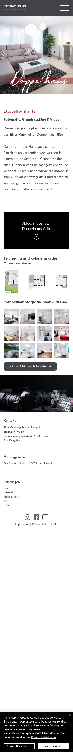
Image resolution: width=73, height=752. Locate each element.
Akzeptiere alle (54, 746)
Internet (8, 492)
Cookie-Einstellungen (19, 746)
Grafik (7, 488)
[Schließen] (67, 717)
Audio (7, 501)
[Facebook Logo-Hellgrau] (36, 517)
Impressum (21, 524)
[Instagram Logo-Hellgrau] (27, 517)
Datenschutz (40, 524)
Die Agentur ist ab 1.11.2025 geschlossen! (28, 463)
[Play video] (36, 237)
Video (7, 505)
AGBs (54, 524)
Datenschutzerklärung (44, 737)
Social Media (11, 496)
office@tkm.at (15, 440)
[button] (64, 8)
